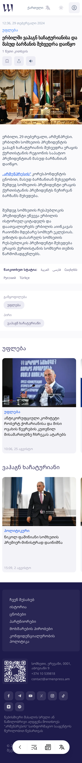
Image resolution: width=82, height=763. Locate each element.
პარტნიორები (23, 621)
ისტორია (18, 606)
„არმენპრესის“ (16, 173)
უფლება (14, 305)
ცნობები (18, 614)
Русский (10, 278)
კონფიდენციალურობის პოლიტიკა (32, 638)
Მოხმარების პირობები (31, 628)
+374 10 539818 (43, 673)
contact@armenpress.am (50, 679)
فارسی (57, 269)
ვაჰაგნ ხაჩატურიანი (24, 323)
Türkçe (25, 278)
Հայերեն (70, 269)
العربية (45, 269)
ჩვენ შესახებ (22, 599)
